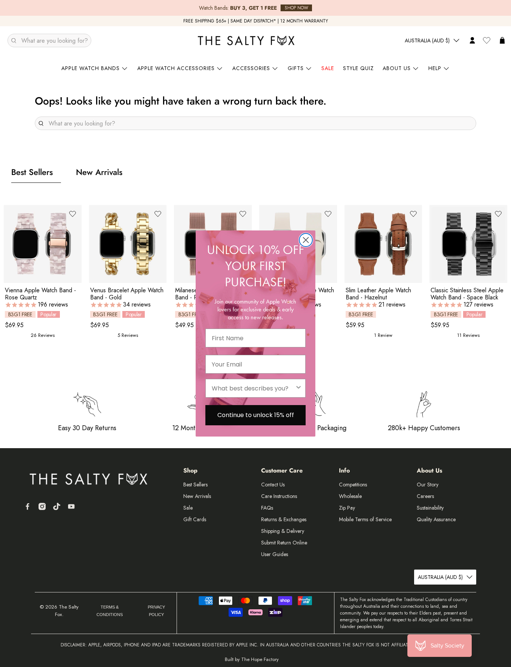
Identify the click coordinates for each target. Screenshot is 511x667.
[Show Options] (298, 388)
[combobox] (253, 388)
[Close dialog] (305, 240)
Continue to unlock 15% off (255, 415)
